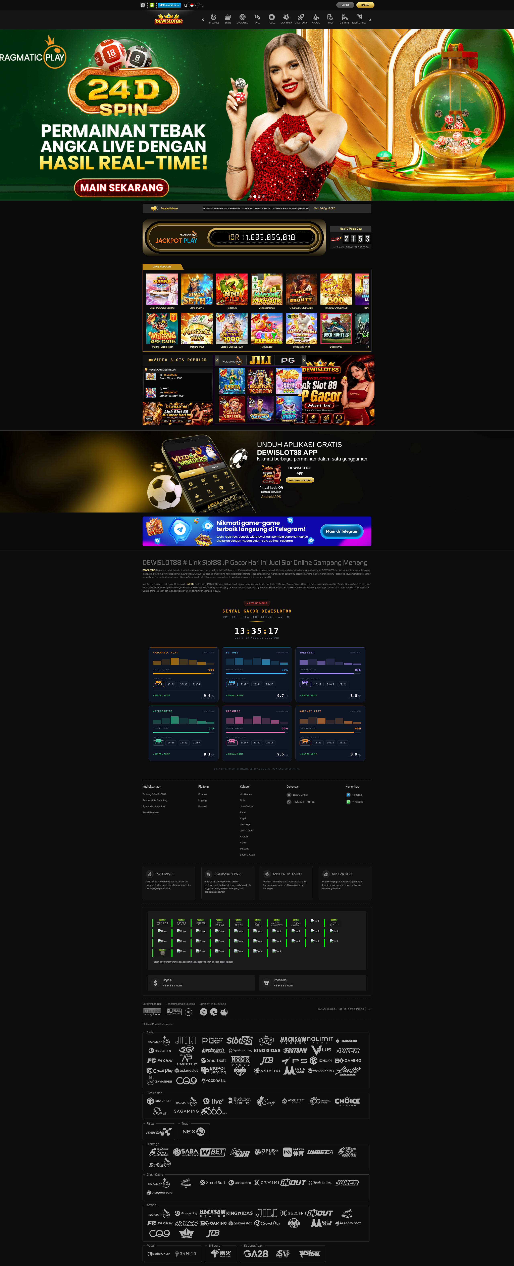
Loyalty (202, 800)
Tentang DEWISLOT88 (154, 794)
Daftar (365, 5)
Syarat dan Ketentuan (154, 806)
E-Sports (344, 22)
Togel (272, 22)
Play (190, 241)
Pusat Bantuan (151, 812)
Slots (228, 22)
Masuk (345, 5)
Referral (202, 806)
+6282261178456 (304, 802)
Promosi (202, 794)
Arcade (316, 22)
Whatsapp (357, 802)
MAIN (165, 289)
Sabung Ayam (359, 22)
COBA (235, 377)
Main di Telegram (171, 5)
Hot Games (213, 22)
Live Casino (242, 22)
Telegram (357, 794)
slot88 (190, 584)
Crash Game (301, 22)
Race (257, 22)
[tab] (232, 360)
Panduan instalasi (300, 480)
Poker (330, 22)
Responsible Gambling (155, 800)
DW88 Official (300, 794)
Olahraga (286, 22)
